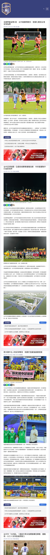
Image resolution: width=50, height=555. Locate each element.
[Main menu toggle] (47, 8)
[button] (43, 9)
